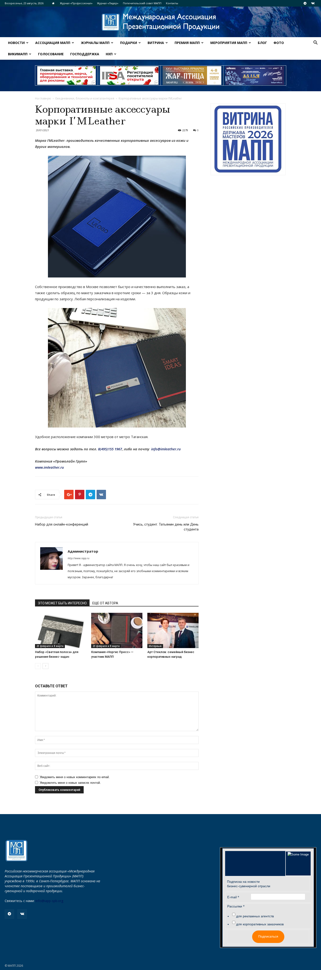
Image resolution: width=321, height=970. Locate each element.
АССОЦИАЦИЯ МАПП (52, 42)
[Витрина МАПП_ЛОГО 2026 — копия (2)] (248, 139)
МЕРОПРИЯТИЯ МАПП (228, 42)
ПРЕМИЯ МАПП (187, 42)
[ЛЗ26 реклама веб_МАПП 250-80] (254, 75)
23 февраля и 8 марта (49, 646)
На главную (43, 98)
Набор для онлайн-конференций (61, 524)
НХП (109, 54)
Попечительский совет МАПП (142, 3)
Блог (262, 42)
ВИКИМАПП (17, 54)
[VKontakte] (312, 3)
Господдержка (84, 54)
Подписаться (268, 936)
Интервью (155, 646)
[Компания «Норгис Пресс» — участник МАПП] (116, 630)
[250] (192, 75)
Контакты (172, 3)
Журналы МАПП (95, 42)
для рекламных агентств (255, 916)
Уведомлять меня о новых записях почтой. (70, 782)
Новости (16, 42)
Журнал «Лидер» (107, 3)
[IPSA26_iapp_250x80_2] (129, 75)
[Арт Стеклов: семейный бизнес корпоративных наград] (173, 630)
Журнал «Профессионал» (76, 3)
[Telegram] (305, 3)
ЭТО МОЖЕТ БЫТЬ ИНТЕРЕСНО (62, 603)
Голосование (51, 54)
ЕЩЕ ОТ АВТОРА (105, 603)
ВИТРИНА (156, 42)
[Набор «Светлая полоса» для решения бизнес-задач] (60, 630)
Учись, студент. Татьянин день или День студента (166, 526)
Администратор (83, 551)
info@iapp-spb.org (49, 901)
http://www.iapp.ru (78, 558)
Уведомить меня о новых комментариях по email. (75, 777)
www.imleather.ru (49, 467)
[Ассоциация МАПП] (160, 22)
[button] (315, 43)
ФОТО (279, 42)
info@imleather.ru (166, 449)
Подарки (128, 42)
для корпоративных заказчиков (260, 924)
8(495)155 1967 (110, 449)
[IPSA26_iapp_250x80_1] (66, 75)
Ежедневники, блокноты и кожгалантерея (84, 98)
